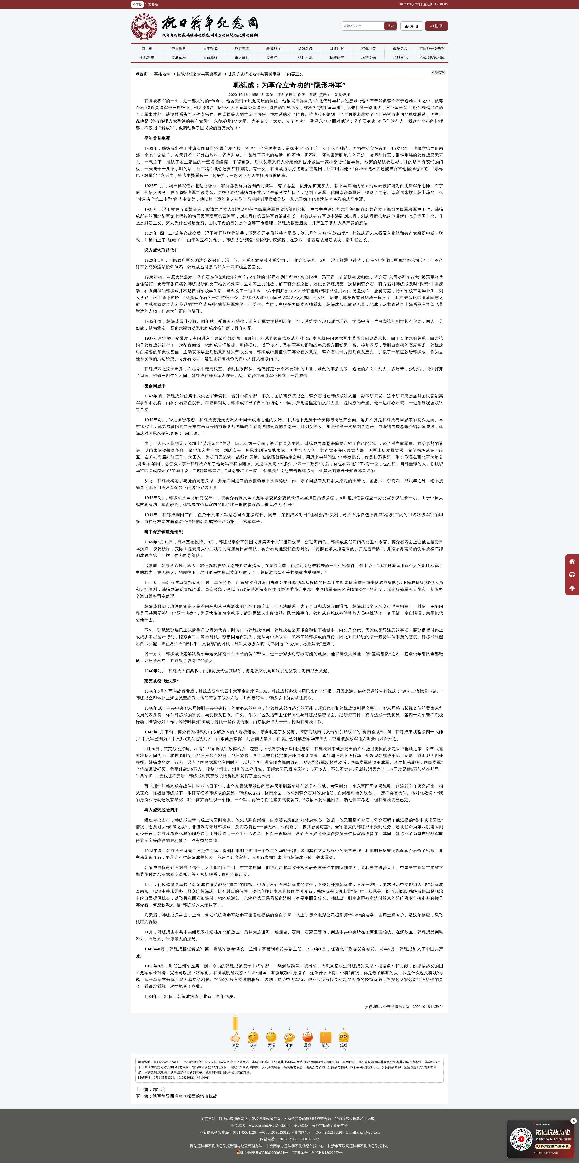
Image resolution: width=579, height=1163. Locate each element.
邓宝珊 (159, 1089)
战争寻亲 (400, 48)
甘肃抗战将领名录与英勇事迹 (254, 74)
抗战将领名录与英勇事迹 (199, 74)
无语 (271, 1045)
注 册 (413, 26)
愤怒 (325, 1045)
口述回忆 (337, 48)
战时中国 (242, 48)
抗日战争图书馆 (432, 48)
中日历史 (178, 48)
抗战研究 (337, 57)
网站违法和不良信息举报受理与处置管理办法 (226, 1146)
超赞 (235, 1045)
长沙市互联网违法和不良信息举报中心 (358, 1146)
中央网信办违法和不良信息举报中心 (295, 1146)
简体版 (137, 4)
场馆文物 (368, 57)
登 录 (438, 26)
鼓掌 (253, 1045)
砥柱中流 (305, 57)
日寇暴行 (210, 57)
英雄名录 (305, 48)
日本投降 (210, 48)
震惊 (307, 1045)
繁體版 (153, 4)
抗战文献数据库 (432, 57)
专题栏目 (273, 57)
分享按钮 (438, 72)
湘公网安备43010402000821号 (264, 1153)
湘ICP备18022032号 (327, 1153)
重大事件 (242, 57)
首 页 (147, 48)
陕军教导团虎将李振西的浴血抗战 (185, 1096)
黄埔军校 (178, 57)
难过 (343, 1045)
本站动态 (147, 57)
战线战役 (273, 48)
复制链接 (342, 95)
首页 (144, 74)
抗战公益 (368, 48)
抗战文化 (400, 57)
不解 (289, 1045)
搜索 (391, 26)
